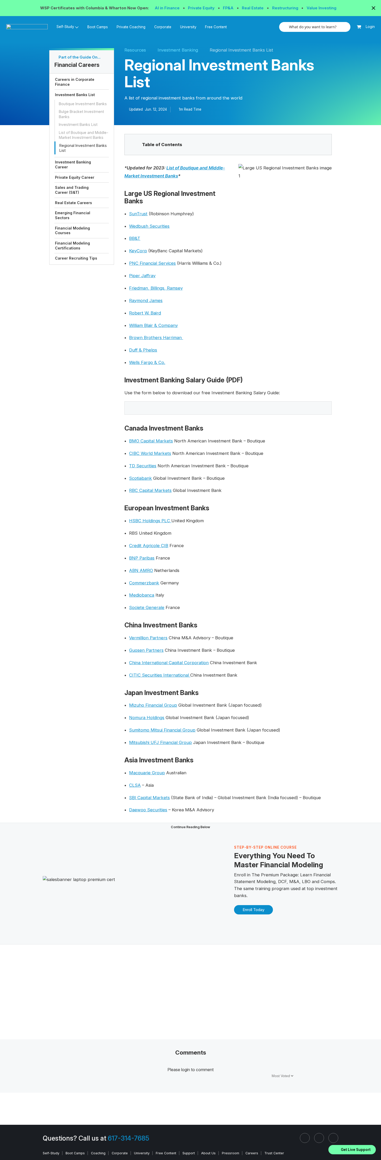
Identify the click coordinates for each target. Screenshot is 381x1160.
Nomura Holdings (146, 717)
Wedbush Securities (149, 226)
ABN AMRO (141, 570)
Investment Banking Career (73, 164)
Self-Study (51, 1153)
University (188, 27)
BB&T (134, 238)
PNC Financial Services (152, 263)
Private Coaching (131, 27)
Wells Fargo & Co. (147, 362)
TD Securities (142, 465)
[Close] (374, 1143)
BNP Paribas (141, 558)
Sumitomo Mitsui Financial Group (162, 730)
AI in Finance (168, 7)
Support (188, 1153)
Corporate (162, 27)
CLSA (135, 785)
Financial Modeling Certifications (72, 245)
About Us (208, 1153)
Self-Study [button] (65, 27)
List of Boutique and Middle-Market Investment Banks (83, 135)
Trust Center (274, 1153)
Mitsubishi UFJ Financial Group (160, 742)
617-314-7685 (128, 1138)
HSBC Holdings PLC (150, 520)
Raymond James (146, 300)
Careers (251, 1153)
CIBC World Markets (150, 453)
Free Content (216, 27)
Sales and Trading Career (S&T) (72, 190)
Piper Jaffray (142, 275)
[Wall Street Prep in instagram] (319, 1138)
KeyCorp (138, 250)
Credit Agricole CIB (148, 545)
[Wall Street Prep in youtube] (333, 1138)
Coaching (98, 1153)
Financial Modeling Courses (72, 230)
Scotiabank (140, 478)
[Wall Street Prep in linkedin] (305, 1138)
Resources (135, 50)
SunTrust (138, 213)
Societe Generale (146, 607)
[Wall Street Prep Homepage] (29, 27)
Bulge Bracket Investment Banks (81, 114)
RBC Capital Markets (150, 490)
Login (370, 27)
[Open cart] (359, 27)
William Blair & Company (153, 325)
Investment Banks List (75, 94)
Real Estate (253, 7)
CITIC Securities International (159, 675)
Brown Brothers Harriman (156, 337)
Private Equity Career (74, 177)
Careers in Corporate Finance (74, 82)
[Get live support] (352, 1149)
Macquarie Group (147, 772)
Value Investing (321, 7)
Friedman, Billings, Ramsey (156, 288)
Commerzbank (144, 582)
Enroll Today (253, 909)
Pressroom (230, 1153)
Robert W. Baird (145, 313)
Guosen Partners (146, 650)
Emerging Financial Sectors (72, 215)
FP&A (229, 7)
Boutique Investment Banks (83, 104)
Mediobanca (141, 595)
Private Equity (202, 7)
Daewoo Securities (148, 809)
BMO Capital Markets (151, 440)
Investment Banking (178, 50)
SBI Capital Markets (149, 797)
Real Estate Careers (73, 202)
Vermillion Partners (148, 637)
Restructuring (285, 7)
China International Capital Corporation (169, 662)
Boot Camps (97, 27)
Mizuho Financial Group (153, 705)
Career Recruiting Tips (76, 258)
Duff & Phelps (143, 350)
